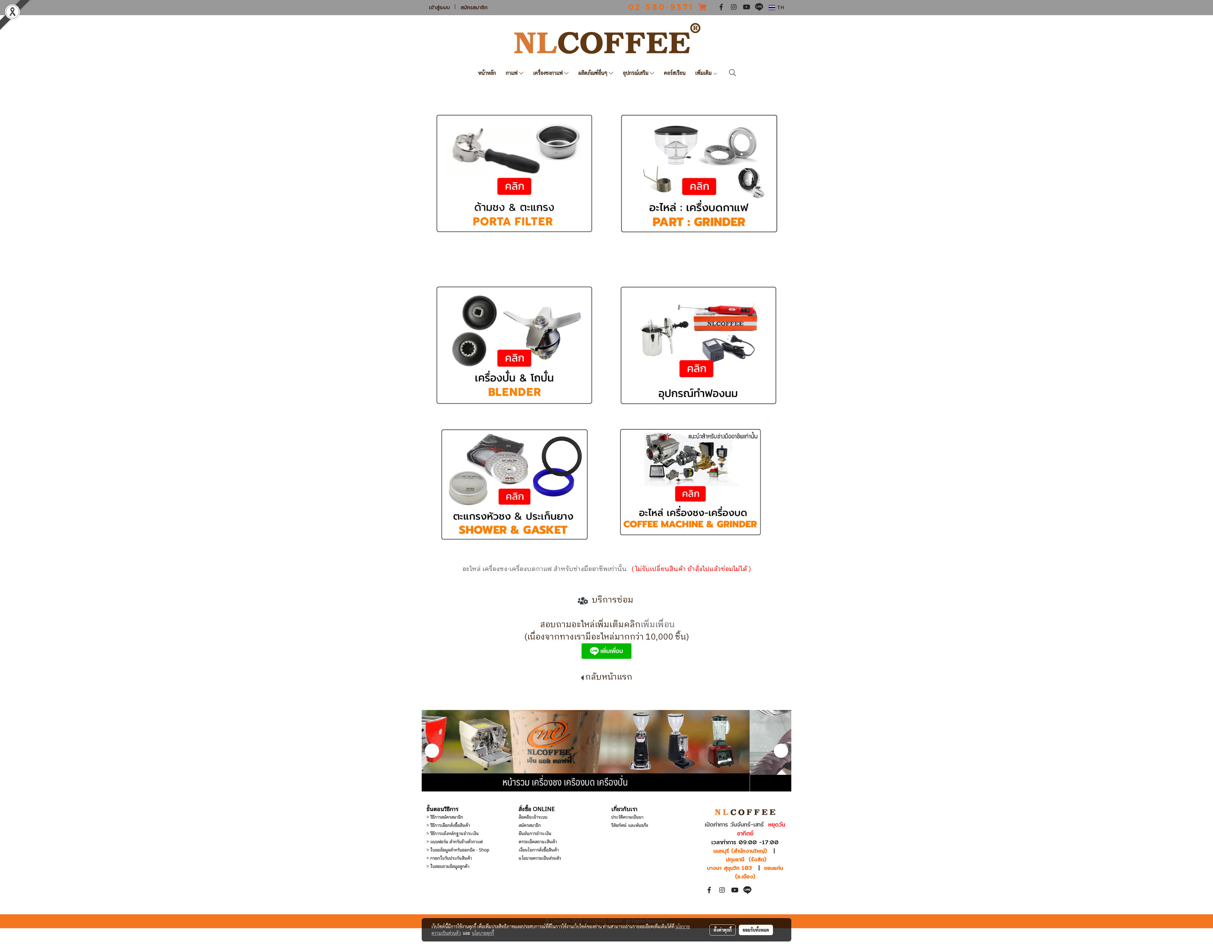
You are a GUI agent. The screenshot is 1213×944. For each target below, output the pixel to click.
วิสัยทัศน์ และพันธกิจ (629, 824)
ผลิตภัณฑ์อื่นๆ (593, 72)
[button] (732, 73)
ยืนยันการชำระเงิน (535, 833)
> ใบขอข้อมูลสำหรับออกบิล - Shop (457, 849)
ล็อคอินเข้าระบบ (533, 816)
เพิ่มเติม (704, 72)
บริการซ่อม (611, 600)
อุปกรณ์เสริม (636, 72)
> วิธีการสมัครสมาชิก (444, 816)
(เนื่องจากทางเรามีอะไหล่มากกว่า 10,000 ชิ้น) (606, 637)
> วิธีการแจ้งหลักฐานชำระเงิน (452, 833)
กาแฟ (512, 72)
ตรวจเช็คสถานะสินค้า (538, 841)
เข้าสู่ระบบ (439, 7)
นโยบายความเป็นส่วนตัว (540, 857)
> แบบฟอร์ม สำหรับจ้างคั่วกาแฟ (454, 841)
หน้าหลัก (487, 72)
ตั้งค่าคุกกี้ (723, 930)
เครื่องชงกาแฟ (548, 72)
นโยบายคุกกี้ (483, 933)
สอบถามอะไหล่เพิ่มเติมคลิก (590, 625)
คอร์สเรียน (674, 72)
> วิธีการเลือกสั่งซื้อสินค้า (448, 824)
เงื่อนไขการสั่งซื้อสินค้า (539, 849)
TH (779, 7)
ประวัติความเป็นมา (627, 816)
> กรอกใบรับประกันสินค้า (449, 857)
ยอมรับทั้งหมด (756, 930)
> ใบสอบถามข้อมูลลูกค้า (447, 865)
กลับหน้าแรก (608, 677)
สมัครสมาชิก (474, 7)
